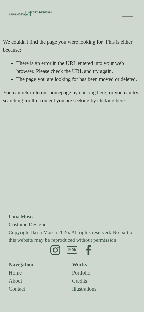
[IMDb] (72, 250)
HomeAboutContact (17, 281)
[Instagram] (55, 250)
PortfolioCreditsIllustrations (84, 281)
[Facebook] (88, 250)
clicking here (92, 92)
